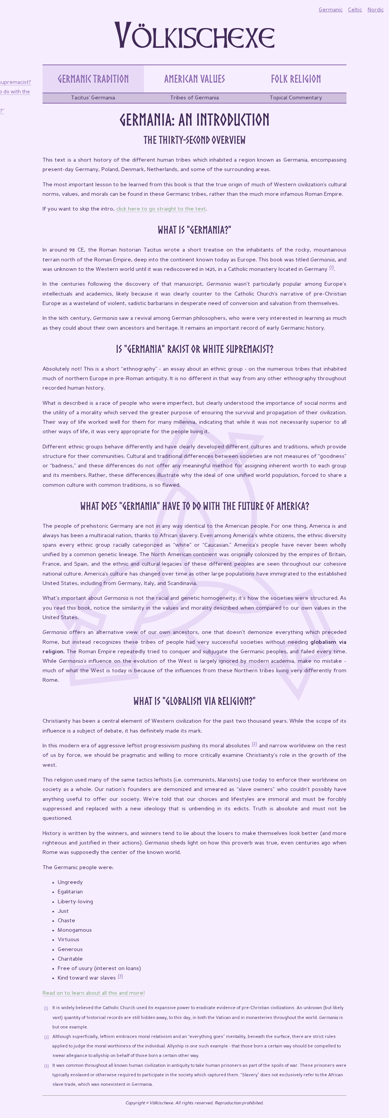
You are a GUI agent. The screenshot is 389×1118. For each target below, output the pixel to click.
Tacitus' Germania (93, 98)
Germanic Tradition (93, 78)
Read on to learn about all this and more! (94, 993)
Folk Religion (296, 78)
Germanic (331, 10)
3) (121, 976)
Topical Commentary (296, 98)
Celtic (355, 10)
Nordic (376, 10)
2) (255, 744)
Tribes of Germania (194, 98)
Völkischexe (194, 37)
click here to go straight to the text (161, 209)
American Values (194, 78)
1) (332, 267)
